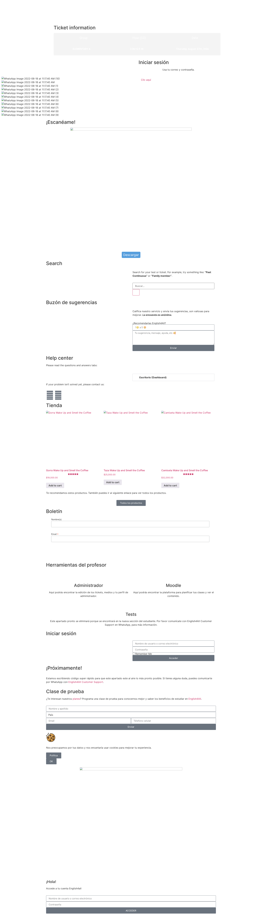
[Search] (136, 292)
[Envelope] (66, 395)
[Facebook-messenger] (58, 395)
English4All (194, 698)
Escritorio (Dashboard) (153, 377)
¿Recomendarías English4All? (149, 323)
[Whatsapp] (50, 395)
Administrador (88, 585)
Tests (131, 614)
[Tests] (131, 604)
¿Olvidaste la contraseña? (123, 918)
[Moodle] (173, 575)
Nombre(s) (56, 519)
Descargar (131, 255)
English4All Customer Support (85, 681)
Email (54, 534)
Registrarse (146, 918)
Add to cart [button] (55, 485)
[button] (173, 377)
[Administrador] (88, 575)
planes (76, 698)
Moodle (173, 585)
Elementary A (81, 49)
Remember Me (143, 654)
